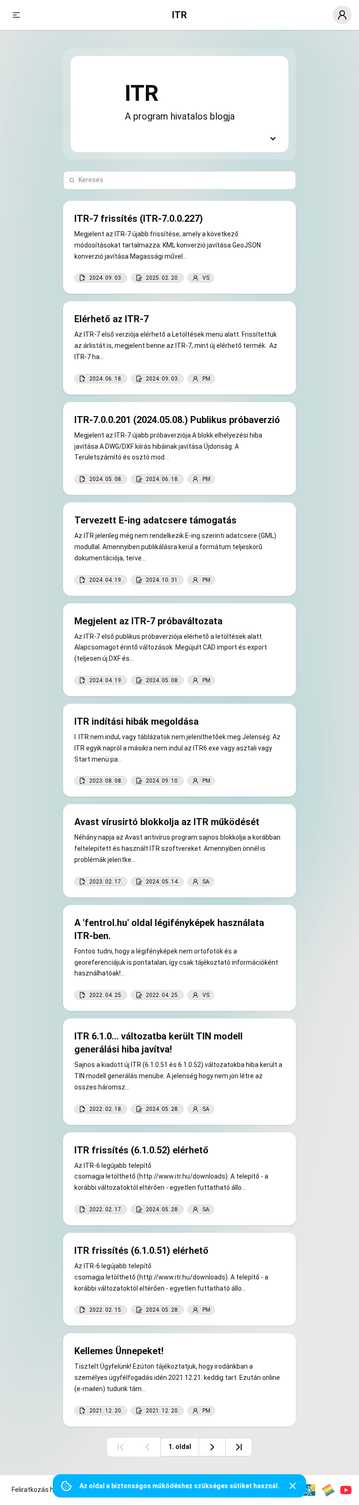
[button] (16, 15)
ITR (179, 15)
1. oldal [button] (179, 1446)
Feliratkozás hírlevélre (44, 1489)
